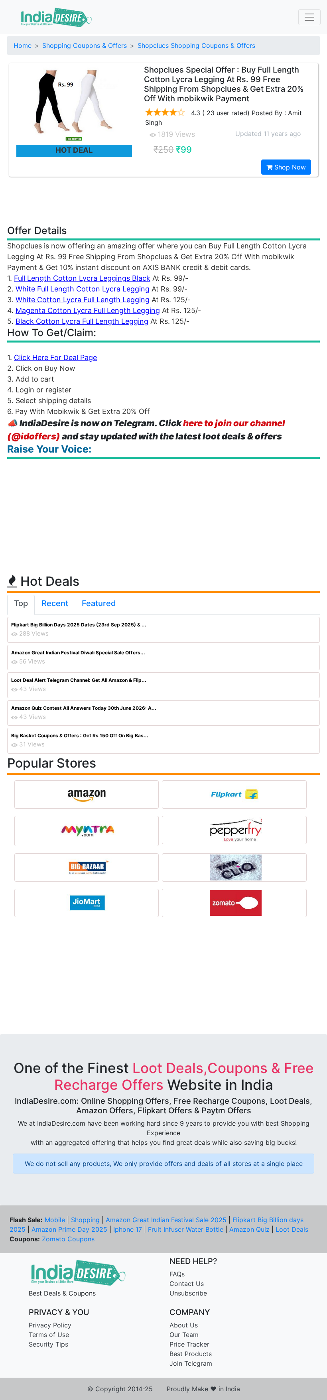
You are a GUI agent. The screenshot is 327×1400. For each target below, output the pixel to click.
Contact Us (186, 1284)
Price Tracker (189, 1344)
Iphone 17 (127, 1229)
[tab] (21, 605)
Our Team (184, 1335)
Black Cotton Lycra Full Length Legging (82, 321)
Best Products (190, 1354)
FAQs (177, 1274)
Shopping (85, 1220)
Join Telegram (190, 1363)
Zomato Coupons (68, 1239)
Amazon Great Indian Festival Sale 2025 (166, 1220)
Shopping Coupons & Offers (84, 45)
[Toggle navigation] (309, 17)
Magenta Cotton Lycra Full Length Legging (88, 310)
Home (23, 45)
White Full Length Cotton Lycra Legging (83, 289)
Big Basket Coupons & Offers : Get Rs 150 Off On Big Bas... (79, 735)
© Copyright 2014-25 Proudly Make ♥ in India (163, 1389)
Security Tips (48, 1344)
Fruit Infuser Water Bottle (185, 1229)
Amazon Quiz (249, 1229)
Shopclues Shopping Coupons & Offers (196, 45)
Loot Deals (292, 1229)
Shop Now (289, 167)
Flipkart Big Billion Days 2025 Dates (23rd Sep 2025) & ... (78, 625)
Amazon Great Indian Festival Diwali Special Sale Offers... (78, 653)
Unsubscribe (188, 1293)
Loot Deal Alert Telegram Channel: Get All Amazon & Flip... (78, 680)
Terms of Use (49, 1335)
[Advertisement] (163, 200)
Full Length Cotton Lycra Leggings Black (82, 278)
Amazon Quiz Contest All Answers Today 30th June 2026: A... (83, 708)
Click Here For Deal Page (55, 357)
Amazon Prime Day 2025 (69, 1229)
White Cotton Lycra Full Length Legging (83, 299)
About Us (183, 1325)
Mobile (55, 1220)
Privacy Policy (50, 1325)
